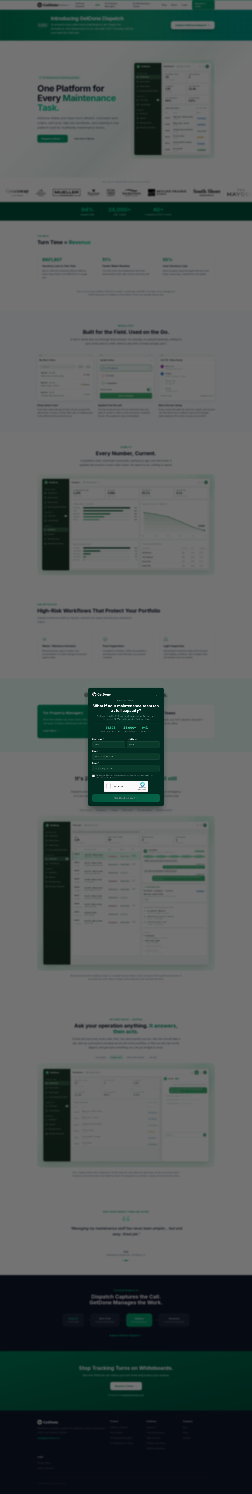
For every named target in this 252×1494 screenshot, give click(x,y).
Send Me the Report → (126, 798)
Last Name (132, 739)
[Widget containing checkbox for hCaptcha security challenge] (126, 786)
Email (95, 763)
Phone (96, 751)
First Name (98, 739)
